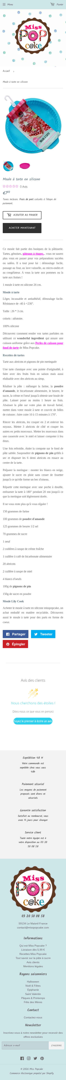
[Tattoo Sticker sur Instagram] (29, 1059)
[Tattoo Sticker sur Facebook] (22, 1059)
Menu (10, 5)
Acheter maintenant (22, 228)
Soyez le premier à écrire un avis (33, 721)
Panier (59, 5)
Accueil (6, 71)
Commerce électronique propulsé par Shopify (32, 1073)
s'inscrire (56, 1045)
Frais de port (26, 199)
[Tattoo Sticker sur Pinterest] (42, 1059)
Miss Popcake (36, 1069)
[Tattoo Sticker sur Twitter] (35, 1059)
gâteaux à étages (33, 253)
